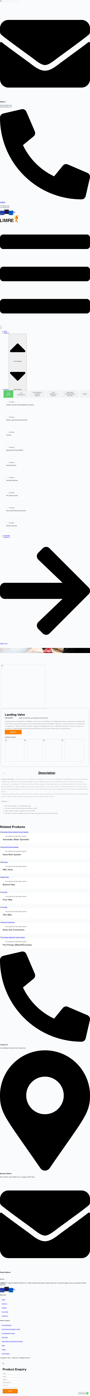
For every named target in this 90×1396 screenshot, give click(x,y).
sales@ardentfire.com (6, 105)
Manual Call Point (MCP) (14, 450)
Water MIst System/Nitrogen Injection (12, 1341)
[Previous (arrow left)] (3, 698)
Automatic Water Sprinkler (16, 839)
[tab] (8, 394)
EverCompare (5, 1353)
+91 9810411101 (4, 207)
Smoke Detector (12, 480)
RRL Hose (8, 869)
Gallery (4, 1349)
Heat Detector (11, 465)
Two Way (7, 915)
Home (3, 1299)
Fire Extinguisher (6, 1325)
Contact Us (5, 1316)
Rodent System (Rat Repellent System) (20, 405)
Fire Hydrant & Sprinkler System (33, 718)
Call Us (2, 202)
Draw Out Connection (13, 930)
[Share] (80, 2)
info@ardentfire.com (6, 106)
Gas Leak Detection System (16, 511)
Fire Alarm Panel (12, 495)
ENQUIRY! (13, 732)
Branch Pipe (9, 884)
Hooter (8, 435)
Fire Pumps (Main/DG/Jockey (17, 945)
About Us (4, 1303)
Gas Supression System (8, 1333)
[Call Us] (45, 199)
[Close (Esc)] (84, 2)
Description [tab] (46, 772)
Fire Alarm (12, 402)
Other (3, 1345)
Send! (10, 1391)
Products (4, 1308)
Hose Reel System (12, 854)
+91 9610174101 (5, 205)
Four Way (7, 899)
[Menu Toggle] (1, 327)
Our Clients (5, 1312)
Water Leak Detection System (16, 420)
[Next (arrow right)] (87, 698)
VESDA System (11, 526)
